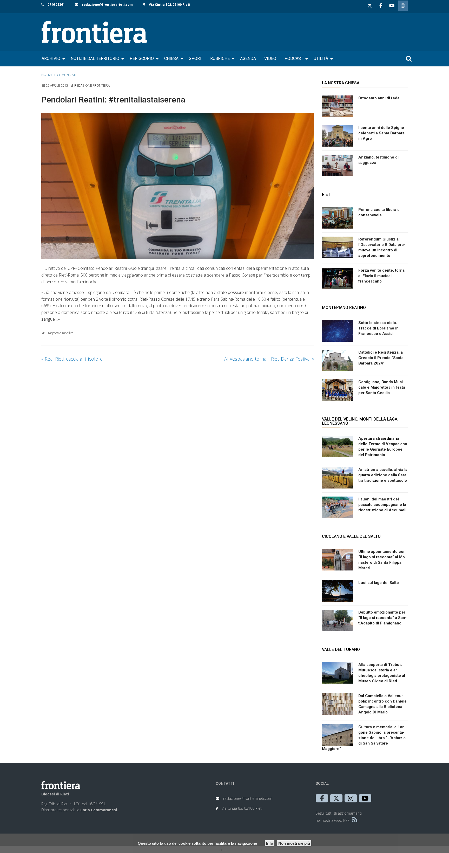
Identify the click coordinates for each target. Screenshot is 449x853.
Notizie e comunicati (58, 75)
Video (270, 58)
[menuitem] (52, 58)
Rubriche (220, 58)
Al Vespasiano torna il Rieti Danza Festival (269, 359)
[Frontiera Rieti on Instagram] (403, 6)
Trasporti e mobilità (59, 333)
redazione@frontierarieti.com (107, 4)
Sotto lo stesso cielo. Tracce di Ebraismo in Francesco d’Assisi (378, 328)
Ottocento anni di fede (379, 98)
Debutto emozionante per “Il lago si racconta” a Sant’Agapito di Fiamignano (382, 617)
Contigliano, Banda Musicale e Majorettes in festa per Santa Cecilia (381, 387)
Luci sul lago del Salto (378, 582)
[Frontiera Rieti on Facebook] (380, 5)
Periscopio (142, 58)
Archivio (51, 58)
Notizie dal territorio (95, 58)
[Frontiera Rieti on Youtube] (392, 5)
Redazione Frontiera (92, 85)
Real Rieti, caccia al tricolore (72, 359)
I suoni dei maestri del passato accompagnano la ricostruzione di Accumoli (382, 504)
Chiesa (171, 58)
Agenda (248, 58)
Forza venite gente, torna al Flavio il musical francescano (381, 276)
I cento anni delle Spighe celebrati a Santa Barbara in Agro (381, 133)
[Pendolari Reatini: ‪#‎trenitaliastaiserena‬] (177, 186)
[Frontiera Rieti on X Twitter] (369, 5)
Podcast (294, 58)
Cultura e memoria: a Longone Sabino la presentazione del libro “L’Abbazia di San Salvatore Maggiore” (364, 738)
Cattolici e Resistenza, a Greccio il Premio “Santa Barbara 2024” (381, 358)
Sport (195, 58)
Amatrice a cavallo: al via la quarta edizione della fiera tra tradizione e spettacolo (382, 475)
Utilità (321, 58)
